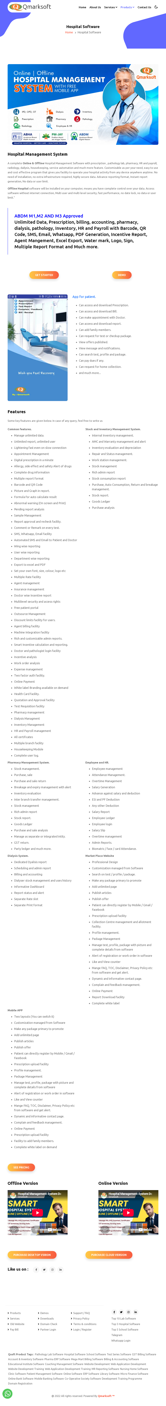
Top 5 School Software (124, 1329)
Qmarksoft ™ (106, 1396)
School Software (96, 1354)
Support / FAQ (81, 1313)
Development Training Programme (122, 1378)
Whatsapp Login (120, 1340)
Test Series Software (119, 1354)
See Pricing (21, 1167)
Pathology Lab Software (49, 1354)
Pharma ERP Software (57, 1359)
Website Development (97, 1364)
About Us (95, 7)
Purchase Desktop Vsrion (32, 1254)
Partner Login (48, 1329)
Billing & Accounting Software (121, 1359)
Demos (44, 1313)
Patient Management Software (44, 1373)
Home (82, 7)
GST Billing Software (144, 1354)
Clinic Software (17, 1373)
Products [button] (127, 7)
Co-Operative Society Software (83, 1378)
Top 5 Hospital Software (125, 1324)
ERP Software (91, 1373)
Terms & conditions (84, 1324)
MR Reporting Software (105, 1368)
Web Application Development (128, 1364)
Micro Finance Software (134, 1373)
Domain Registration (20, 1383)
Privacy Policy (81, 1318)
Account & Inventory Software (25, 1359)
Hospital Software (74, 1354)
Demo (122, 275)
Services (15, 1318)
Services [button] (110, 7)
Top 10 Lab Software (123, 1318)
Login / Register (82, 1329)
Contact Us (144, 7)
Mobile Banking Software (49, 1378)
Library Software (109, 1373)
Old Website (17, 1324)
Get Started (44, 275)
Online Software (72, 1373)
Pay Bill (14, 1329)
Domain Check (48, 1324)
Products (15, 1313)
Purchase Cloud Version (109, 1254)
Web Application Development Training (68, 1368)
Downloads (47, 1318)
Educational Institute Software (26, 1364)
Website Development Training (26, 1368)
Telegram (116, 1335)
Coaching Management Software (64, 1364)
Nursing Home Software (134, 1368)
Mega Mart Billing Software (87, 1359)
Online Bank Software (20, 1378)
